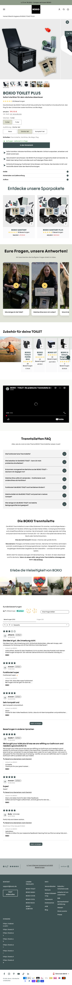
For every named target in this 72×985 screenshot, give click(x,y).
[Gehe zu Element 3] (19, 84)
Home (5, 16)
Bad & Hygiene (14, 16)
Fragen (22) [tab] (40, 619)
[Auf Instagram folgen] (9, 974)
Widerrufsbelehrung (50, 894)
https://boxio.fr (8, 929)
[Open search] (5, 625)
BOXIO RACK (30, 903)
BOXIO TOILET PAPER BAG (28, 355)
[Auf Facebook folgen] (4, 974)
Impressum (49, 899)
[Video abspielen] (16, 285)
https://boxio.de (8, 961)
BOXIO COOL (30, 899)
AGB (46, 906)
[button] (7, 101)
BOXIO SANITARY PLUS (53, 230)
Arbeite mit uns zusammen (62, 893)
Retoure (48, 890)
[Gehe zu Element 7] (47, 84)
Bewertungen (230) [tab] (9, 619)
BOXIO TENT (40, 353)
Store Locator (62, 911)
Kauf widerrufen (10, 893)
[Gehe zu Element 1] (6, 84)
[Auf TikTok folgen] (23, 974)
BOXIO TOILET (30, 889)
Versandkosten (50, 886)
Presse (59, 914)
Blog (46, 910)
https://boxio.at (8, 946)
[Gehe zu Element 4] (26, 84)
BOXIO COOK (30, 896)
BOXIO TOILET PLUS (27, 16)
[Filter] (10, 625)
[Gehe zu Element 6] (40, 84)
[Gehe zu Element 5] (33, 84)
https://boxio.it (8, 956)
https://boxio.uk (8, 940)
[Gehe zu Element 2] (13, 84)
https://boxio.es (8, 934)
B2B (58, 898)
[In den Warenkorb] (31, 223)
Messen (60, 907)
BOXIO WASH (30, 892)
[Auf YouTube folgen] (18, 974)
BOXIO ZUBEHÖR (29, 907)
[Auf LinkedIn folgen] (28, 974)
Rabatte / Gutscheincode (62, 887)
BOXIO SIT (52, 352)
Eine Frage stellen (48, 612)
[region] (36, 49)
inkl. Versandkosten (16, 114)
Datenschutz (49, 903)
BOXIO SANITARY (19, 230)
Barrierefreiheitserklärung (63, 903)
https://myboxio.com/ (8, 925)
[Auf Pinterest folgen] (14, 974)
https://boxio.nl (8, 952)
